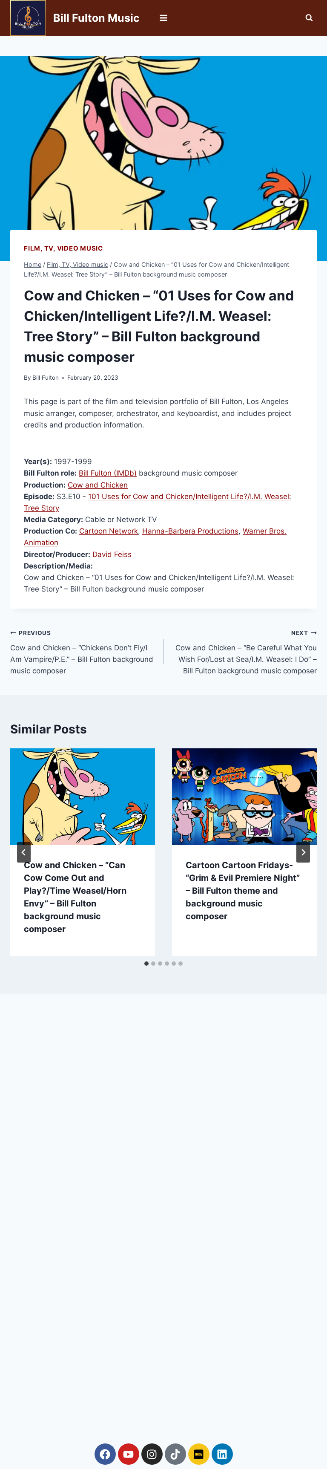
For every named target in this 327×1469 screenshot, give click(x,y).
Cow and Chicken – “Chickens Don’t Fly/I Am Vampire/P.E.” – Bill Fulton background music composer (81, 652)
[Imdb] (198, 1454)
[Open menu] (164, 17)
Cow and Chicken (98, 485)
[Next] (303, 852)
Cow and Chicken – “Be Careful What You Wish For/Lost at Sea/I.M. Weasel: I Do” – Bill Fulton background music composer (246, 652)
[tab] (146, 963)
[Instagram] (152, 1454)
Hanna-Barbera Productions (190, 531)
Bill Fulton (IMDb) (108, 473)
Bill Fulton (45, 377)
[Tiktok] (175, 1454)
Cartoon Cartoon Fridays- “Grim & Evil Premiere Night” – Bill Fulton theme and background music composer (243, 890)
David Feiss (112, 554)
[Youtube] (128, 1454)
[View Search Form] (309, 18)
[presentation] (82, 796)
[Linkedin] (222, 1454)
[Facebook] (105, 1454)
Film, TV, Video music (63, 248)
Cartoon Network (108, 531)
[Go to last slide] (24, 852)
